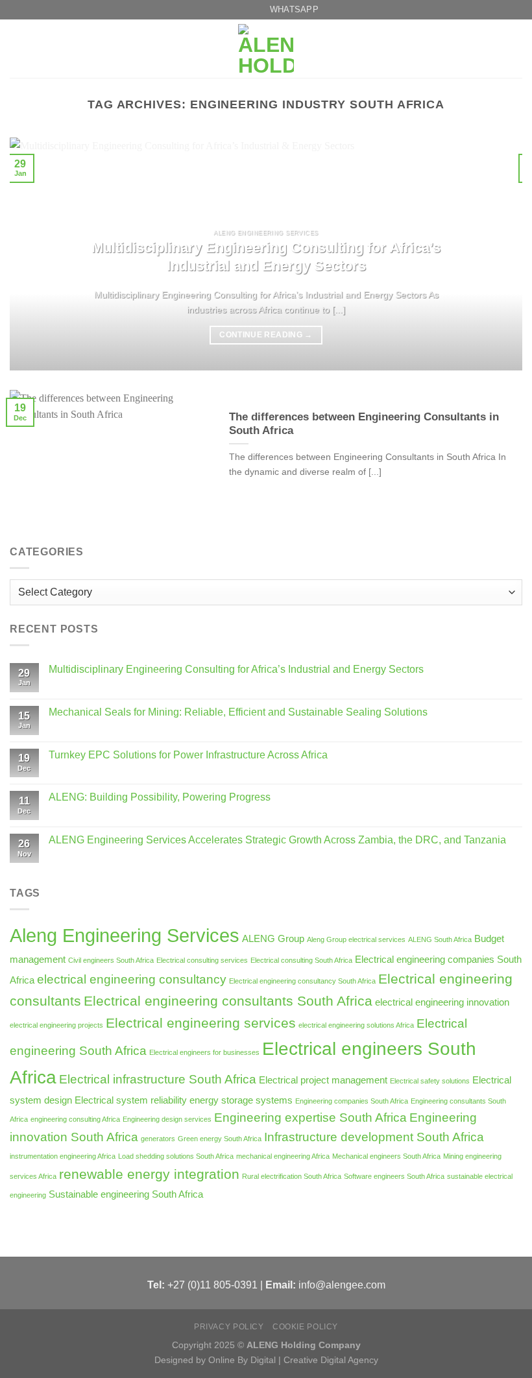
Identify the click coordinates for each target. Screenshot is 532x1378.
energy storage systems (241, 1100)
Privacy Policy (229, 1326)
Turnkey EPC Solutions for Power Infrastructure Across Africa (188, 754)
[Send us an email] (220, 9)
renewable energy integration (149, 1174)
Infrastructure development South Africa (374, 1137)
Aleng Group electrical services (356, 939)
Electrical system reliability (131, 1100)
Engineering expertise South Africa (310, 1117)
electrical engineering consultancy (131, 979)
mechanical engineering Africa (283, 1156)
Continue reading (265, 335)
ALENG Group (273, 938)
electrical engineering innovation (442, 1002)
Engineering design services (167, 1119)
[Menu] (17, 49)
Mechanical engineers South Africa (386, 1156)
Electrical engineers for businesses (204, 1052)
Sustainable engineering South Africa (126, 1194)
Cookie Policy (305, 1326)
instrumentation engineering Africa (62, 1156)
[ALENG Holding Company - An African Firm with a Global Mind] (266, 48)
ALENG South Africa (440, 939)
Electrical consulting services (202, 960)
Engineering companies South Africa (351, 1101)
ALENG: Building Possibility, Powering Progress (160, 797)
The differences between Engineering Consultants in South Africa (364, 424)
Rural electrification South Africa (291, 1176)
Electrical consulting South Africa (301, 960)
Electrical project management (323, 1079)
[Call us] (232, 9)
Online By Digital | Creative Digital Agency (293, 1360)
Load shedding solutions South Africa (176, 1156)
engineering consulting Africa (75, 1119)
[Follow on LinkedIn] (244, 9)
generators (158, 1138)
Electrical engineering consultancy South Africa (302, 981)
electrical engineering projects (56, 1025)
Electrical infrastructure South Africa (157, 1079)
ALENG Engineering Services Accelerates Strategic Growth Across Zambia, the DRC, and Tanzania (277, 839)
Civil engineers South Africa (111, 960)
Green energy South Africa (219, 1138)
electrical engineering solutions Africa (356, 1025)
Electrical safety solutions (430, 1081)
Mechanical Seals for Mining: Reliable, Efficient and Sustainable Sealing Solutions (238, 712)
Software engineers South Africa (394, 1176)
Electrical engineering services (201, 1023)
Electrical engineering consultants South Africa (228, 1001)
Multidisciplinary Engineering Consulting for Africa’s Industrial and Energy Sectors (236, 669)
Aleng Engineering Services (124, 935)
